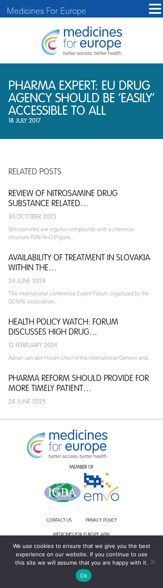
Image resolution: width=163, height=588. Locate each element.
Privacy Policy (101, 520)
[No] (152, 562)
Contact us (58, 520)
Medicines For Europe (46, 10)
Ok (83, 575)
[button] (155, 9)
